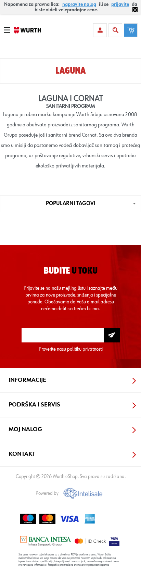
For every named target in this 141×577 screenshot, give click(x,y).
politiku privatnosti (85, 349)
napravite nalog (79, 4)
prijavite (120, 4)
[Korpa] (131, 30)
